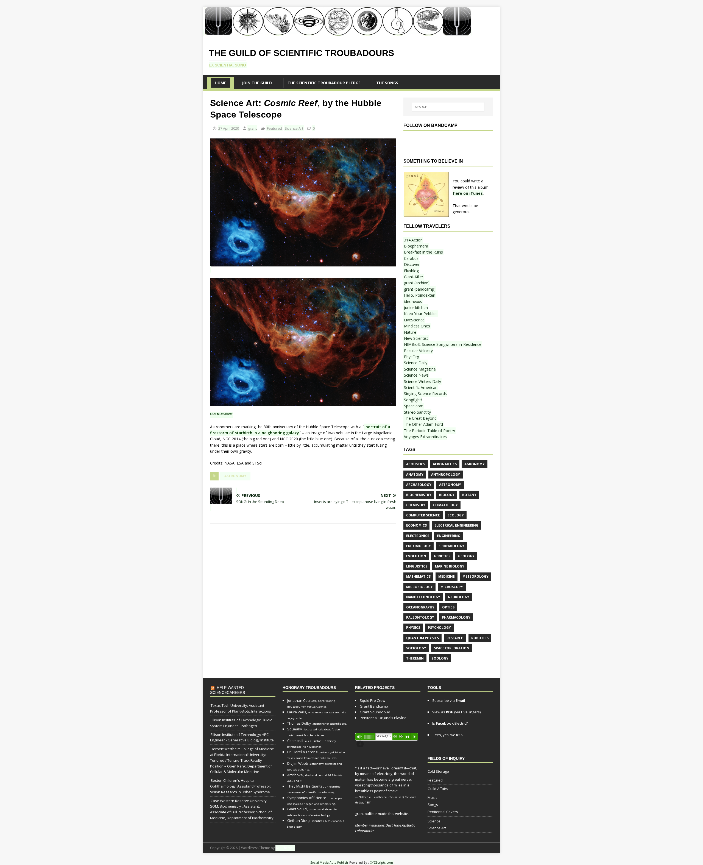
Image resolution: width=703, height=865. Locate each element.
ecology (456, 515)
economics (416, 525)
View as (442, 712)
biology (446, 495)
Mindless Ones (417, 326)
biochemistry (418, 495)
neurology (458, 597)
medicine (446, 576)
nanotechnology (423, 597)
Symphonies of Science (306, 797)
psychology (439, 627)
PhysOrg (411, 356)
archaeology (418, 484)
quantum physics (422, 638)
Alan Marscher (312, 747)
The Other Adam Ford (423, 424)
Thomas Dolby (299, 723)
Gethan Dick (297, 820)
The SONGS (387, 82)
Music (432, 797)
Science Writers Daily (422, 381)
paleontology (420, 617)
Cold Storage (438, 771)
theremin (415, 658)
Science (434, 821)
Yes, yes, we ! (449, 734)
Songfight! (413, 399)
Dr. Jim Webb (297, 763)
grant (252, 128)
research (455, 638)
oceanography (420, 607)
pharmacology (456, 617)
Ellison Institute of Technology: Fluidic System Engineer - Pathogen (241, 722)
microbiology (419, 587)
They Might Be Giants (304, 786)
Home (220, 82)
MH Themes (285, 847)
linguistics (416, 566)
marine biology (449, 566)
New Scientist (416, 338)
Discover (412, 264)
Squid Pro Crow (372, 700)
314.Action (413, 240)
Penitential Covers (443, 811)
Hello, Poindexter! (419, 295)
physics (413, 627)
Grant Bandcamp (374, 706)
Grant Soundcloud (375, 712)
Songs (433, 804)
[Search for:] (448, 107)
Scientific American (420, 387)
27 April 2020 (228, 128)
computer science (423, 515)
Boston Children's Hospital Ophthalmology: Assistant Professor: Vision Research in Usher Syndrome (240, 786)
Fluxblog (411, 270)
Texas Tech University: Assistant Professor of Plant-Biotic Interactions (240, 708)
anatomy (414, 474)
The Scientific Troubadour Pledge (324, 82)
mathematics (418, 576)
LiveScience (414, 319)
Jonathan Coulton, (302, 700)
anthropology (445, 474)
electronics (417, 535)
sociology (416, 648)
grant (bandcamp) (420, 289)
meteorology (475, 576)
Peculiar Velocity (418, 350)
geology (466, 556)
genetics (442, 556)
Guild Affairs (438, 788)
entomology (418, 546)
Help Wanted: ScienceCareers (227, 690)
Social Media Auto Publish (329, 862)
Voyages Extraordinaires (425, 436)
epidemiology (451, 546)
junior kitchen (416, 307)
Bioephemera (416, 246)
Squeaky (294, 729)
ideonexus (413, 301)
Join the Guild (257, 82)
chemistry (415, 505)
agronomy (474, 464)
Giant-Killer (413, 276)
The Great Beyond (420, 418)
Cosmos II (295, 740)
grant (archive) (416, 282)
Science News (416, 375)
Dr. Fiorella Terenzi (302, 751)
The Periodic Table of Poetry (429, 430)
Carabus (411, 258)
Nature (410, 332)
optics (448, 607)
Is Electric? (450, 723)
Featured (274, 128)
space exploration (451, 648)
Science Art (294, 128)
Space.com (413, 405)
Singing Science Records (425, 393)
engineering (448, 535)
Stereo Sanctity (417, 412)
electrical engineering (456, 525)
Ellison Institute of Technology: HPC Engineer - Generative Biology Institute (242, 737)
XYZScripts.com (381, 862)
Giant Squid (297, 808)
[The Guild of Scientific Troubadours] (337, 32)
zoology (439, 658)
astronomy (235, 476)
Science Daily (415, 362)
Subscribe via (448, 700)
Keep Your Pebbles (420, 313)
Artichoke (295, 774)
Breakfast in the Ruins (423, 252)
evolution (416, 556)
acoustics (415, 464)
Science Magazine (420, 369)
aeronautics (445, 464)
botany (469, 495)
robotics (480, 638)
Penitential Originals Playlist (383, 717)
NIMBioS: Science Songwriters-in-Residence (442, 344)
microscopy (451, 587)
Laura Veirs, (297, 712)
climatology (445, 505)
